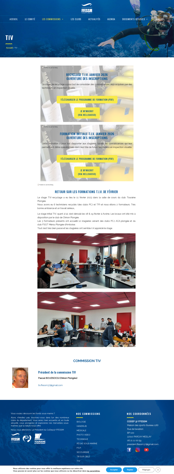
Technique (82, 439)
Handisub (82, 426)
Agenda (111, 19)
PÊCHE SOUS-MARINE (87, 443)
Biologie (81, 422)
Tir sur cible (83, 456)
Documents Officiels (133, 19)
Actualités (94, 19)
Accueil (14, 19)
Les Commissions (51, 19)
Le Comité (30, 19)
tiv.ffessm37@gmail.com (50, 385)
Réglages (146, 469)
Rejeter (130, 469)
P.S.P (79, 448)
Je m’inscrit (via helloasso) (87, 172)
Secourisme (83, 452)
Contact (159, 19)
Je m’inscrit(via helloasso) (87, 113)
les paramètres (93, 471)
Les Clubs (76, 19)
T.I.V (78, 461)
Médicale (81, 430)
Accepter (114, 469)
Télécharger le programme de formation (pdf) (87, 99)
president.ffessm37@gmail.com (143, 444)
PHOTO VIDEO (83, 435)
